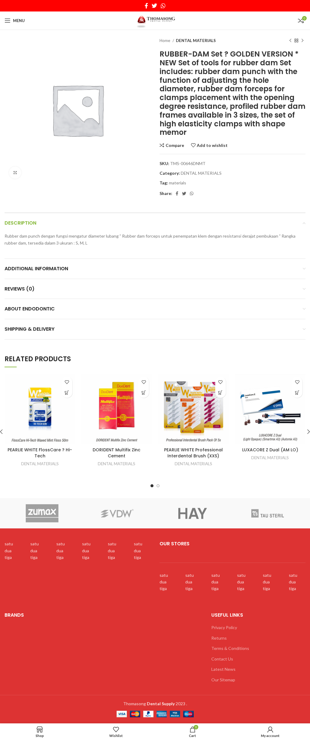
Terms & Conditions (230, 648)
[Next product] (302, 41)
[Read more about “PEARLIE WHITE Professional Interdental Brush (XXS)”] (220, 392)
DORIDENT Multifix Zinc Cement (116, 453)
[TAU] (267, 513)
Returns (219, 638)
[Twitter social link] (154, 5)
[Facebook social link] (146, 5)
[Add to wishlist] (67, 382)
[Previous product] (290, 41)
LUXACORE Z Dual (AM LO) (270, 450)
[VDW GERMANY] (117, 513)
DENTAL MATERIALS (196, 40)
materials (177, 182)
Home (165, 40)
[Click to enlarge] (15, 173)
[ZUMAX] (42, 513)
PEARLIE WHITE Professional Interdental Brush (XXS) (193, 453)
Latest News (223, 669)
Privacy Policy (224, 627)
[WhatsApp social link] (163, 5)
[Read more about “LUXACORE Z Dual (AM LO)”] (297, 392)
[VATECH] (192, 513)
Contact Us (222, 658)
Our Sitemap (223, 679)
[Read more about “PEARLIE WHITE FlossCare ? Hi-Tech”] (67, 392)
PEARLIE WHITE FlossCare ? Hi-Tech (40, 453)
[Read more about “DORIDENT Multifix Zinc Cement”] (143, 392)
